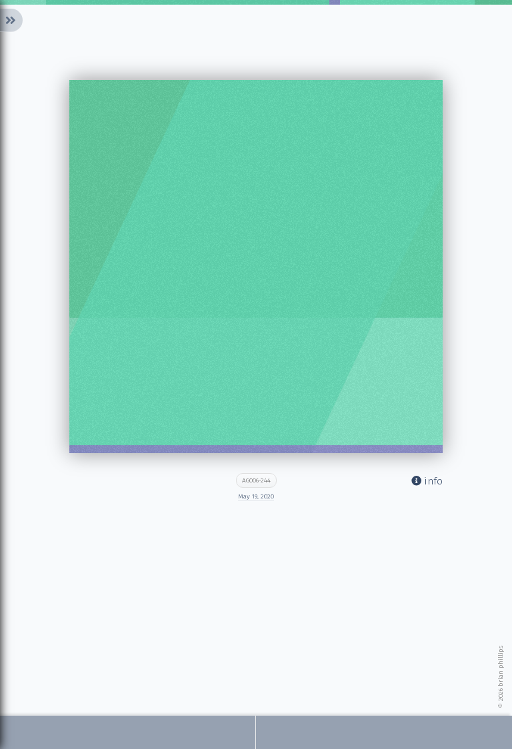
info (432, 481)
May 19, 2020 (256, 496)
